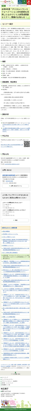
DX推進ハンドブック (8, 245)
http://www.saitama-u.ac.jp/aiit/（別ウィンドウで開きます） (16, 124)
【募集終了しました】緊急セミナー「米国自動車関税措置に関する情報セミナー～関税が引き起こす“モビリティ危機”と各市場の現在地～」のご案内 (16, 321)
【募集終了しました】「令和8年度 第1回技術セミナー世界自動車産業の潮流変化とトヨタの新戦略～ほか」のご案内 (16, 276)
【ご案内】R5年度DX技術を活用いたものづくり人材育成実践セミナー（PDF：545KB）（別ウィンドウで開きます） (16, 130)
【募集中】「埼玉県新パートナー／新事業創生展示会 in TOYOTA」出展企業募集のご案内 (16, 262)
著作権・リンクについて (7, 383)
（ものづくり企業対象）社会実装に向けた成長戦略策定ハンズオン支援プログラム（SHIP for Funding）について (16, 290)
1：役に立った (7, 204)
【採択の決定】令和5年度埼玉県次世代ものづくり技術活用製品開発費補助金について (16, 266)
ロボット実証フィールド (9, 236)
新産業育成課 (11, 175)
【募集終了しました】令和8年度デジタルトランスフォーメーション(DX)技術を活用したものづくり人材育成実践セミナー (16, 303)
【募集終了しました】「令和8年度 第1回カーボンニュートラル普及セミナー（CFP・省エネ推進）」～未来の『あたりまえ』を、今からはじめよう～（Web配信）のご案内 (16, 297)
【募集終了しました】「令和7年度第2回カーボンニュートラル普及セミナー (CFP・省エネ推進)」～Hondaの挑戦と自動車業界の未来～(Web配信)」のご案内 (16, 334)
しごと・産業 (10, 364)
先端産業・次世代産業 (22, 364)
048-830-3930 (9, 181)
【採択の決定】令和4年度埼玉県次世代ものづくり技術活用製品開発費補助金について (16, 249)
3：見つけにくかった (9, 215)
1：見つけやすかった (9, 212)
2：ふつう (6, 206)
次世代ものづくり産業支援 (9, 227)
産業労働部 (5, 175)
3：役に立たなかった (9, 207)
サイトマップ (5, 377)
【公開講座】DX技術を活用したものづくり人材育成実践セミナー (16, 358)
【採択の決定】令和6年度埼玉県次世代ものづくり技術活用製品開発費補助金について (16, 281)
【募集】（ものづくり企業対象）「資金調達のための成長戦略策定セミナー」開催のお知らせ (16, 285)
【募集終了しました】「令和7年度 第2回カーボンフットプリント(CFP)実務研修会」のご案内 (16, 349)
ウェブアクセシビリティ (7, 379)
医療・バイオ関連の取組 (9, 316)
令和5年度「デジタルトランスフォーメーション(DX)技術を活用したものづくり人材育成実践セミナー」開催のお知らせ (16, 257)
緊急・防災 (28, 3)
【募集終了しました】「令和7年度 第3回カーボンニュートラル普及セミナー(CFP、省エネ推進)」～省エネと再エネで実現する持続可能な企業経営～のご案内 (16, 344)
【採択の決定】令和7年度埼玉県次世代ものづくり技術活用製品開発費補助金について (16, 313)
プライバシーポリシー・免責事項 (9, 381)
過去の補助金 (6, 231)
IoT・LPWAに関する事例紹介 (10, 252)
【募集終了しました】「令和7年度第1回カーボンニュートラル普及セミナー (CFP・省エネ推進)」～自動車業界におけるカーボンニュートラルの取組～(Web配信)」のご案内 (16, 328)
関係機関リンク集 (6, 384)
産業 (15, 364)
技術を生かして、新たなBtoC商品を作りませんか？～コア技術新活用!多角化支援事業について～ (16, 270)
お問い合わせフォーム (16, 185)
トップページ (4, 364)
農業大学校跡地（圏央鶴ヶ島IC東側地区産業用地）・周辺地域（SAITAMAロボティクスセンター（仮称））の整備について (16, 241)
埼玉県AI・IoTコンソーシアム (10, 234)
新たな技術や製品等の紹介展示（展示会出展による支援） (16, 308)
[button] (20, 2)
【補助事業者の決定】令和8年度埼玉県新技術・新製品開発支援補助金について (16, 354)
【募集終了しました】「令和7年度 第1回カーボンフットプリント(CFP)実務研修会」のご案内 (16, 339)
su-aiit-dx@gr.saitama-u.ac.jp (12, 164)
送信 (16, 220)
